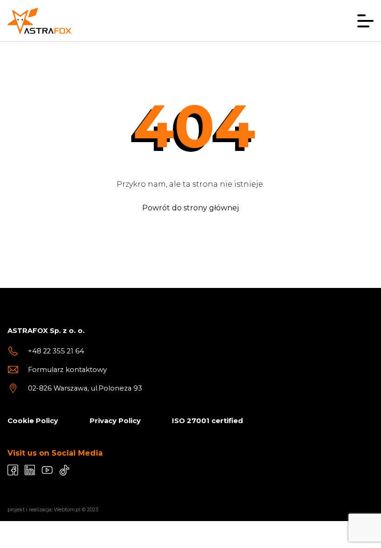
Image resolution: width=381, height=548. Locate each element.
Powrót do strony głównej (190, 207)
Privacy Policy (115, 421)
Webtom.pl (67, 509)
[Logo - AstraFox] (39, 21)
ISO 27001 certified (207, 421)
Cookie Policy (32, 421)
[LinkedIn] (30, 470)
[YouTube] (47, 470)
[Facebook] (12, 470)
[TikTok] (64, 470)
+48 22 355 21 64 (56, 351)
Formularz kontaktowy (67, 369)
